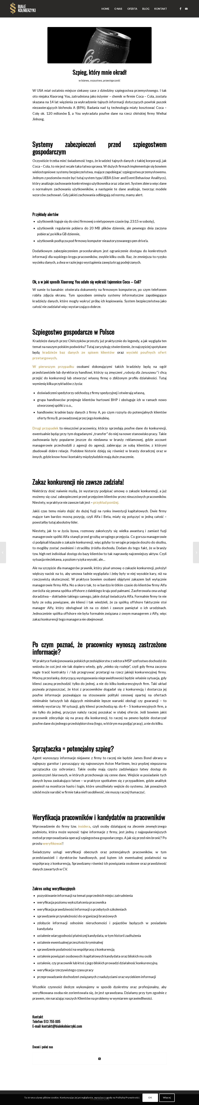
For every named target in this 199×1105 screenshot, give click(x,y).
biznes (85, 80)
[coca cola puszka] (99, 45)
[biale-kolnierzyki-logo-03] (23, 8)
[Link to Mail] (186, 8)
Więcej (167, 1097)
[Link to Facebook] (180, 8)
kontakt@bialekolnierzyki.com (62, 1026)
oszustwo (96, 80)
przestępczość (111, 80)
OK (150, 1097)
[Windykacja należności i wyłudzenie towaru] (196, 552)
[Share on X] (99, 1059)
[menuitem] (105, 8)
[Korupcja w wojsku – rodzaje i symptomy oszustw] (3, 552)
